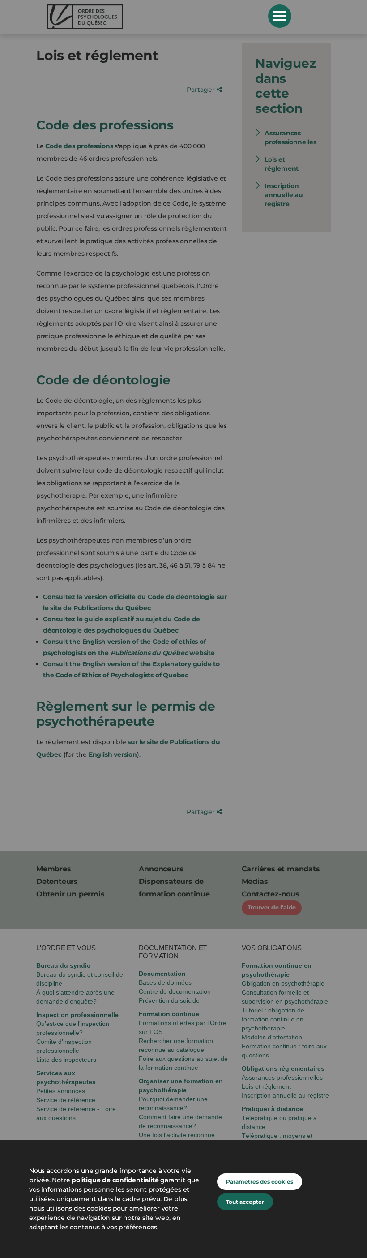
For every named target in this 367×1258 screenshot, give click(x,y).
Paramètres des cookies (259, 1181)
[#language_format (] (151, 16)
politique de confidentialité (115, 1180)
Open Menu (279, 16)
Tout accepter (245, 1201)
